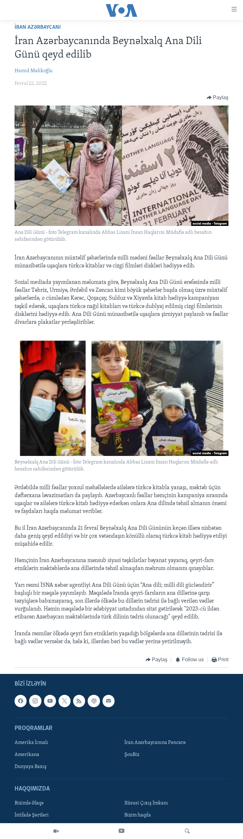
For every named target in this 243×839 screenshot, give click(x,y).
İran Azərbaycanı (38, 27)
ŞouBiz (131, 754)
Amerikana (27, 754)
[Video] (56, 831)
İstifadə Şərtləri (32, 815)
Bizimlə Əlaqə (29, 803)
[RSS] (79, 701)
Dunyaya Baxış (31, 766)
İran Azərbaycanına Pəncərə (155, 742)
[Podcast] (94, 701)
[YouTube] (121, 831)
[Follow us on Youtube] (50, 701)
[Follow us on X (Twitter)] (65, 701)
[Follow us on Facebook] (21, 701)
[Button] (218, 97)
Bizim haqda (137, 815)
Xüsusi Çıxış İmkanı (146, 803)
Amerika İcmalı (31, 742)
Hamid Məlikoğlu (34, 71)
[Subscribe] (109, 701)
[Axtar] (187, 831)
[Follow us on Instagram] (35, 701)
